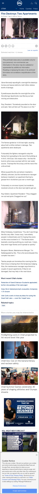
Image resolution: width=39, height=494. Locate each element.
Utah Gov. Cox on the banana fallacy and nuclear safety (18, 362)
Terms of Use (8, 475)
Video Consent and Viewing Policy (17, 479)
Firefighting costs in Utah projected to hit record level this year (19, 336)
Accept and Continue (19, 491)
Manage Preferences (19, 486)
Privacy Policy (18, 475)
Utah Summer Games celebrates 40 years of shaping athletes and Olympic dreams (19, 389)
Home (22, 9)
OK (36, 455)
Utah (3, 305)
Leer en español (33, 50)
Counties (29, 9)
